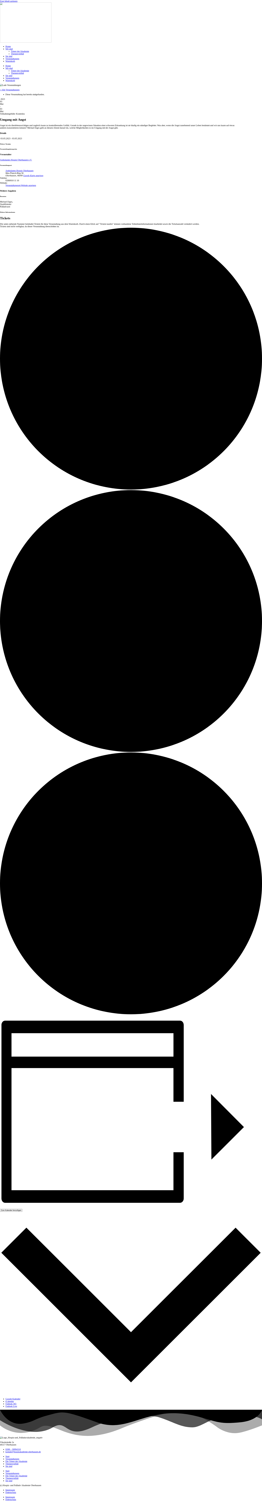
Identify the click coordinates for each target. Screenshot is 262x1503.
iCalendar (9, 1401)
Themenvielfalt (17, 54)
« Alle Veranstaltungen (10, 90)
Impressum (10, 1490)
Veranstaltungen (12, 59)
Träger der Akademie (20, 51)
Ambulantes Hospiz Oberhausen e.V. (16, 160)
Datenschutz (10, 1492)
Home (8, 46)
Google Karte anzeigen (33, 175)
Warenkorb (10, 61)
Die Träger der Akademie (16, 1461)
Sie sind (8, 56)
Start (7, 1456)
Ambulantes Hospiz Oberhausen (19, 171)
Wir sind (9, 49)
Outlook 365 (10, 1404)
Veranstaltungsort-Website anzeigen (20, 185)
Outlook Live (11, 1406)
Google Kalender (12, 1399)
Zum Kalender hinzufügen (11, 1210)
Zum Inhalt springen (8, 1)
